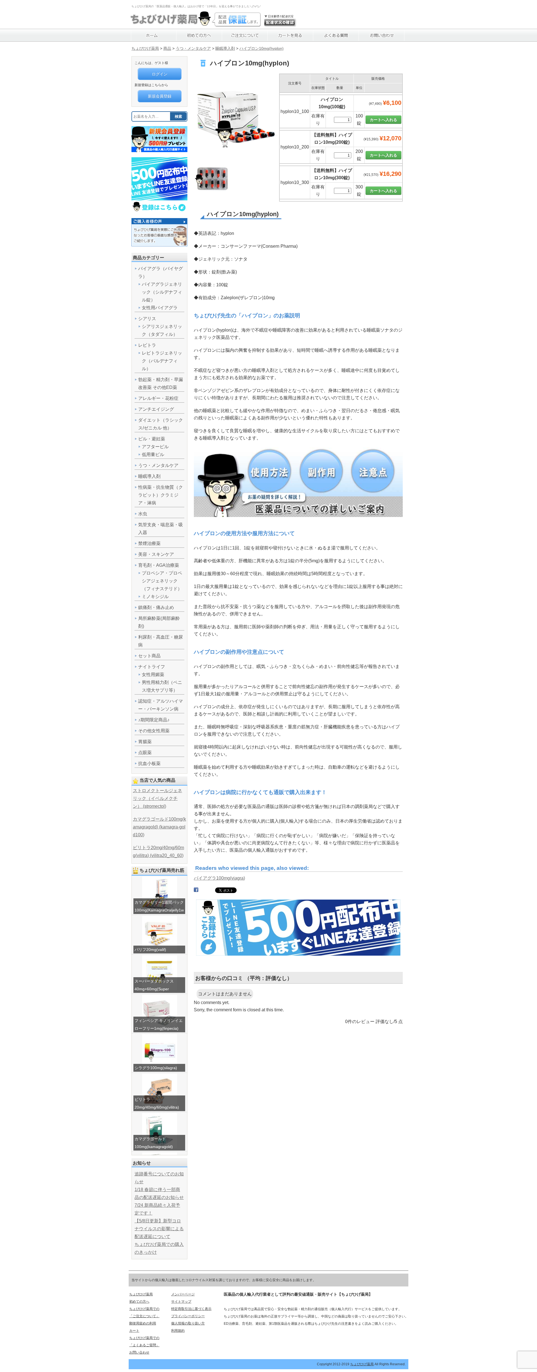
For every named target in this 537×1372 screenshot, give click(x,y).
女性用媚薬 (153, 674)
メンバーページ (183, 1294)
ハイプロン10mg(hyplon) (261, 48)
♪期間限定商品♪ (153, 719)
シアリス (147, 318)
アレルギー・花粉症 (158, 398)
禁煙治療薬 (149, 543)
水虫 (142, 513)
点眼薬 (145, 752)
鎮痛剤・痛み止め (156, 607)
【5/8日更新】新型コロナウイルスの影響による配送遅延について (159, 1228)
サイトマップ (181, 1301)
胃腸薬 (145, 741)
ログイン (160, 74)
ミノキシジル (155, 596)
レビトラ (147, 345)
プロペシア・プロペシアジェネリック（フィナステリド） (162, 581)
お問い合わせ (139, 1352)
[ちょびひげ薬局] (170, 24)
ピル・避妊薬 (151, 438)
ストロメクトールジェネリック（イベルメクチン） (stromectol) (157, 798)
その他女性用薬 (153, 730)
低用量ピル (153, 454)
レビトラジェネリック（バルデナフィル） (162, 361)
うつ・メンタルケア (193, 48)
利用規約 (178, 1331)
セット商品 (149, 655)
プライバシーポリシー (188, 1316)
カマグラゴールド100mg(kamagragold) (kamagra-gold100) (159, 827)
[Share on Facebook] (196, 891)
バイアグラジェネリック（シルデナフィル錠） (162, 292)
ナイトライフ (151, 666)
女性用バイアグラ (160, 307)
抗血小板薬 (149, 763)
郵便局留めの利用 (142, 1323)
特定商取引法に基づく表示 (191, 1309)
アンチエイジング (156, 409)
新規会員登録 (159, 96)
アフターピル (155, 446)
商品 (167, 48)
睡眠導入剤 (225, 48)
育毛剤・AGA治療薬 (158, 565)
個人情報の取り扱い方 (188, 1323)
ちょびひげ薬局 (145, 48)
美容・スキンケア (156, 554)
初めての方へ (139, 1301)
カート (134, 1331)
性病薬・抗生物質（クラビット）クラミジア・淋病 (160, 495)
